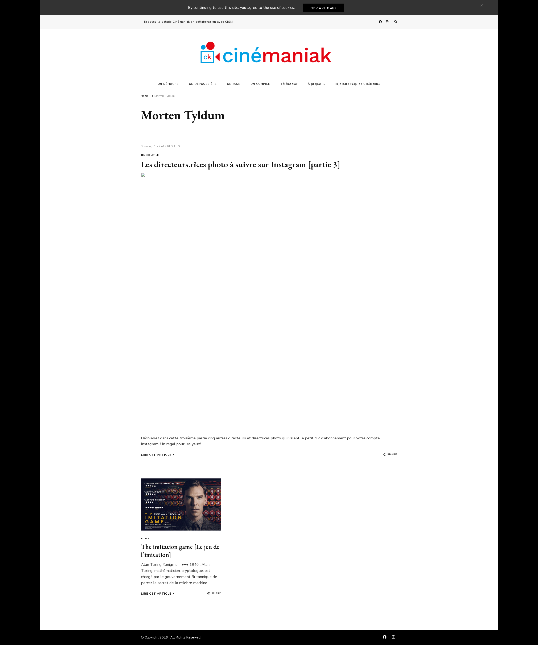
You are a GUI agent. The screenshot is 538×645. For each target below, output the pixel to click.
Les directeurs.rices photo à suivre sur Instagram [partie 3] (240, 164)
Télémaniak (289, 84)
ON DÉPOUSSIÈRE (203, 84)
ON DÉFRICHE (168, 84)
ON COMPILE (260, 84)
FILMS (145, 538)
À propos (315, 84)
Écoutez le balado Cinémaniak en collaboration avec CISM (188, 22)
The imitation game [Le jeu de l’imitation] (180, 551)
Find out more (323, 8)
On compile (150, 155)
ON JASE (233, 84)
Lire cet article (156, 455)
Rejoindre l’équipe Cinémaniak (357, 84)
